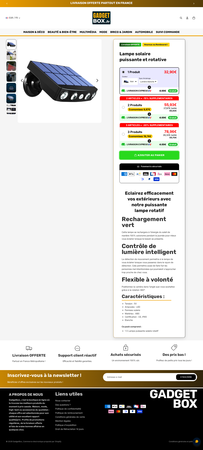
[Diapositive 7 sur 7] (11, 109)
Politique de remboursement (69, 413)
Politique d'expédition (65, 425)
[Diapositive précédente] (7, 3)
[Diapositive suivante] (194, 3)
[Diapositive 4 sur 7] (11, 77)
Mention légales (63, 421)
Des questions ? (63, 404)
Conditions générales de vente (70, 417)
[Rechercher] (181, 18)
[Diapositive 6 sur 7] (11, 98)
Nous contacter (62, 400)
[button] (149, 80)
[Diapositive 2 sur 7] (11, 55)
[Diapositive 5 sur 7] (11, 88)
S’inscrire (186, 377)
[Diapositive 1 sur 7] (11, 44)
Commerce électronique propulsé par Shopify (42, 441)
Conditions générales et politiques (183, 441)
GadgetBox (17, 441)
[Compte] (187, 18)
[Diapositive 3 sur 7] (11, 66)
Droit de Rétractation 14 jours (69, 429)
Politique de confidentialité (68, 408)
